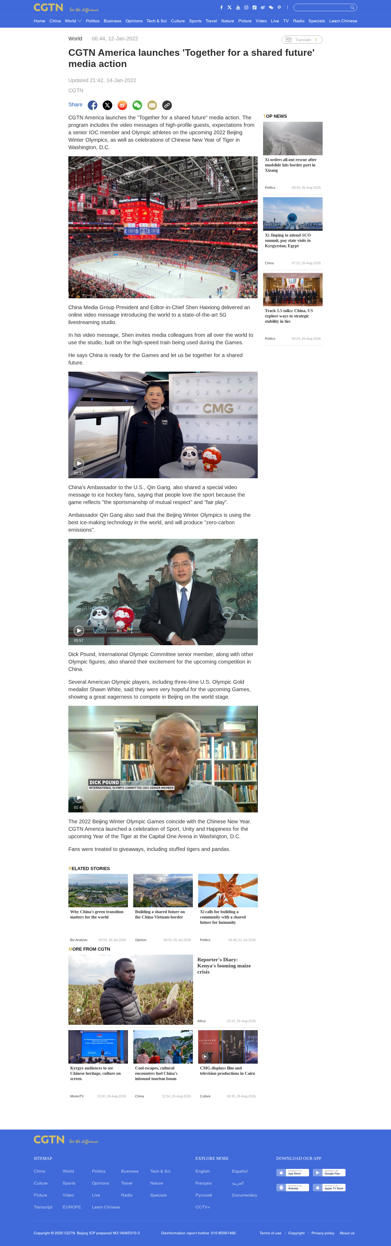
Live (275, 21)
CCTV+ (203, 1207)
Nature (227, 21)
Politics (92, 21)
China (55, 21)
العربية (238, 1183)
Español (240, 1171)
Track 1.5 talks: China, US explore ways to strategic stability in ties (289, 316)
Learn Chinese (343, 21)
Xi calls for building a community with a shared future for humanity (223, 917)
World (71, 21)
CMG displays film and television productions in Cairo (227, 1071)
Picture (245, 21)
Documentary (244, 1195)
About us (347, 1233)
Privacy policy (322, 1233)
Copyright (297, 1233)
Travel (211, 21)
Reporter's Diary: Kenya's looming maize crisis (224, 966)
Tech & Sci (157, 21)
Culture (178, 21)
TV (286, 21)
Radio (299, 21)
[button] (79, 464)
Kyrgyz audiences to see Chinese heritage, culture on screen (95, 1073)
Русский (204, 1195)
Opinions (134, 21)
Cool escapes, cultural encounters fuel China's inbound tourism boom (156, 1073)
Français (204, 1183)
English (203, 1171)
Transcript (43, 1207)
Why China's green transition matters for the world (96, 914)
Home (39, 21)
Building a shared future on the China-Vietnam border (160, 914)
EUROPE (72, 1207)
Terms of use (271, 1233)
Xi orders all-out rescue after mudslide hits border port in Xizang (291, 165)
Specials (317, 21)
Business (112, 21)
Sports (195, 21)
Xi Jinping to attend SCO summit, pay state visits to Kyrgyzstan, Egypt (288, 240)
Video (261, 21)
